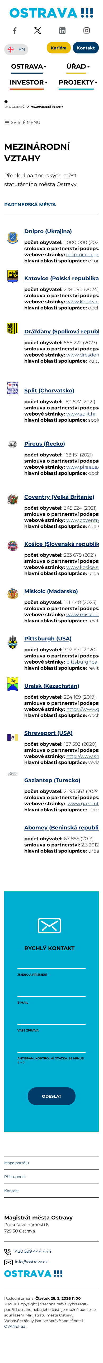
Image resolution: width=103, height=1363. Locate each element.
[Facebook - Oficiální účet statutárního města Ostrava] (15, 31)
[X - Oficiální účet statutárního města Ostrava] (38, 31)
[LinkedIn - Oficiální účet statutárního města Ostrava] (62, 31)
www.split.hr (81, 414)
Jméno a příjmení (32, 974)
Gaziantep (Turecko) (52, 779)
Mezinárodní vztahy (47, 106)
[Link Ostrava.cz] (33, 1274)
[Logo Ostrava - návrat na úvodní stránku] (51, 17)
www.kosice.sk (83, 567)
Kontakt (11, 1190)
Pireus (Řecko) (44, 443)
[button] (27, 68)
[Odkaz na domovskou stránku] (51, 101)
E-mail (22, 1002)
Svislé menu (25, 122)
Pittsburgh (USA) (48, 638)
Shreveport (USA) (48, 732)
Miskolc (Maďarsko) (51, 590)
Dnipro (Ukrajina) (48, 230)
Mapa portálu (16, 1162)
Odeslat (51, 1096)
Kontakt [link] (86, 48)
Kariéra (59, 48)
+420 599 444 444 (32, 1251)
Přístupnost (15, 1176)
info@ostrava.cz (31, 1261)
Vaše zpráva (28, 1030)
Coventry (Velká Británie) (59, 496)
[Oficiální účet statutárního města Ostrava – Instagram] (86, 31)
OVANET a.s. (15, 1326)
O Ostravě (17, 106)
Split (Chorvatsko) (49, 390)
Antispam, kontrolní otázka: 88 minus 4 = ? (50, 1060)
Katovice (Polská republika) (62, 278)
